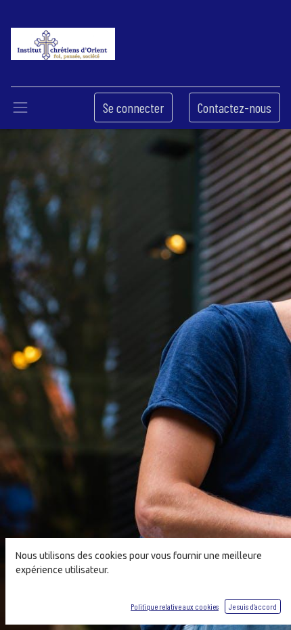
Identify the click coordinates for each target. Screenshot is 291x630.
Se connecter (133, 107)
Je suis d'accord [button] (253, 606)
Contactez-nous (234, 107)
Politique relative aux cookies (175, 606)
